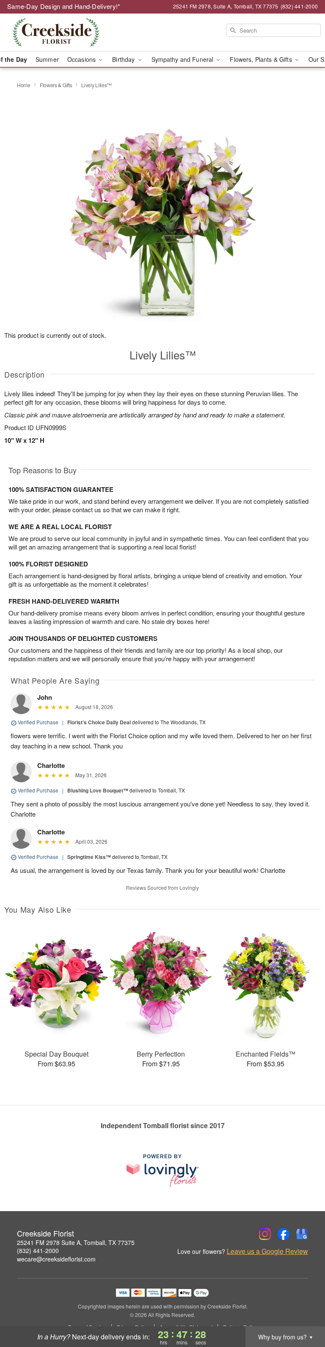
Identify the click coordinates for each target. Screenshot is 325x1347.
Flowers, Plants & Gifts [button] (261, 59)
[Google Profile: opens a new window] (302, 1234)
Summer (47, 59)
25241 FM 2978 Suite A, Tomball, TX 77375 (76, 1242)
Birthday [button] (124, 59)
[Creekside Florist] (56, 33)
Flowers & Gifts (56, 84)
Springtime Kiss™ (89, 857)
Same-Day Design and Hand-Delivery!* (64, 6)
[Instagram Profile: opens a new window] (265, 1234)
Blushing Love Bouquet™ (97, 790)
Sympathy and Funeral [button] (183, 59)
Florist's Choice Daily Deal (99, 722)
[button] (302, 1311)
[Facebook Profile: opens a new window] (283, 1234)
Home (23, 84)
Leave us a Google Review (267, 1251)
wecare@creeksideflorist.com (56, 1259)
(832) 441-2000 (38, 1250)
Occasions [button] (82, 59)
